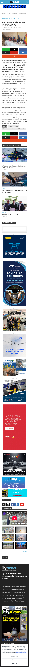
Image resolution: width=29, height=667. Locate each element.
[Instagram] (8, 504)
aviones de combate (13, 126)
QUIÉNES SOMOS (6, 604)
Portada (3, 13)
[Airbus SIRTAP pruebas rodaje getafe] (8, 545)
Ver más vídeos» (23, 554)
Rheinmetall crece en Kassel (10, 214)
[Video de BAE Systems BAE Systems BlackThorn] (21, 529)
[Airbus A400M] (21, 537)
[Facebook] (13, 504)
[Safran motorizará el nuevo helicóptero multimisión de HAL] (14, 155)
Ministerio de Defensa (7, 20)
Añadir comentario (16, 27)
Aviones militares (6, 18)
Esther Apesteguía (7, 29)
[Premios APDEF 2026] (21, 545)
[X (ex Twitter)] (3, 504)
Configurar (14, 663)
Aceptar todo (14, 656)
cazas (12, 18)
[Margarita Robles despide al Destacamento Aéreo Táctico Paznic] (8, 529)
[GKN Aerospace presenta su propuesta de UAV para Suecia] (14, 179)
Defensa (16, 18)
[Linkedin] (17, 504)
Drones (3, 188)
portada (23, 128)
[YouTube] (22, 504)
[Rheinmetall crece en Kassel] (14, 203)
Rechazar (14, 660)
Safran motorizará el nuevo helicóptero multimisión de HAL (14, 167)
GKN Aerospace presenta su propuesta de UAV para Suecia (14, 191)
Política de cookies (21, 652)
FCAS (19, 128)
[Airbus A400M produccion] (8, 537)
